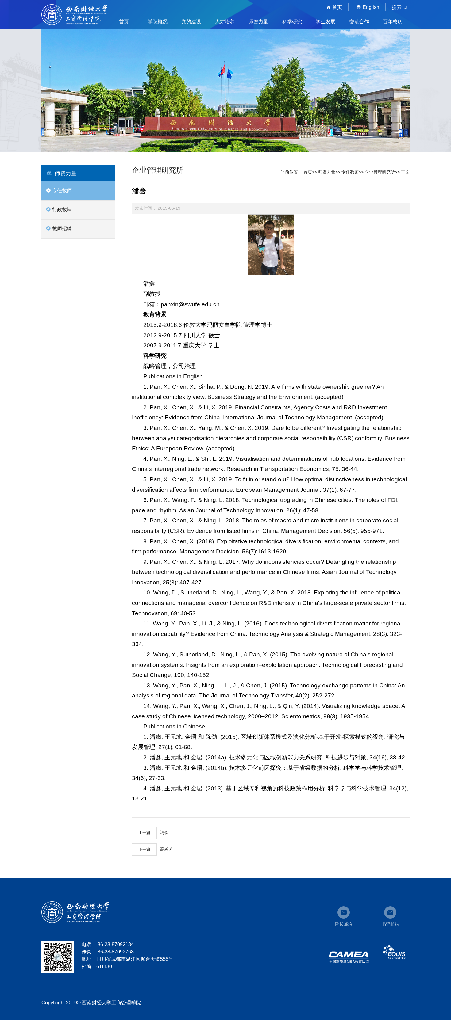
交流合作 (359, 21)
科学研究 (292, 21)
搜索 (397, 7)
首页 (337, 7)
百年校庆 (393, 21)
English (371, 7)
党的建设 (191, 21)
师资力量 (258, 21)
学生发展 (325, 21)
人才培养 (225, 21)
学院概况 (158, 21)
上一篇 (144, 832)
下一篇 (144, 849)
